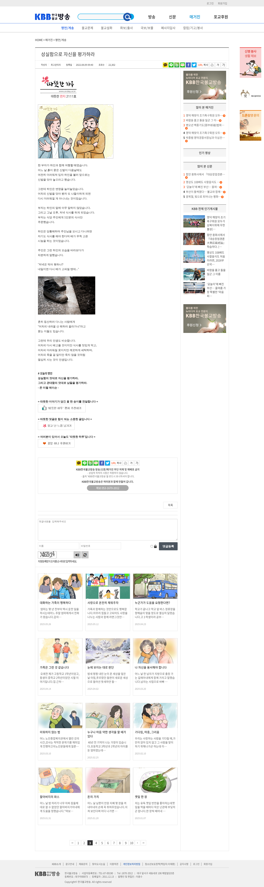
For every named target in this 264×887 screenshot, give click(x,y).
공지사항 (184, 864)
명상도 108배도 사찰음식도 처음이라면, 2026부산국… (216, 258)
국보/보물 (147, 28)
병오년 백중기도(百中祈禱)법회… (203, 125)
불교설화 (106, 28)
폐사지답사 (168, 28)
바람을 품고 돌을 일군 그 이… (201, 120)
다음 (137, 842)
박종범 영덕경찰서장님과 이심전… (204, 138)
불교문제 (87, 28)
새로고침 (85, 554)
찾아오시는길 (98, 864)
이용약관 (114, 864)
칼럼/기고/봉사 (193, 28)
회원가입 (222, 3)
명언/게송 (67, 28)
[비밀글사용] (155, 546)
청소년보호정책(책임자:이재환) (160, 864)
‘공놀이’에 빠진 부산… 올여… (201, 187)
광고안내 (70, 864)
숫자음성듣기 (77, 554)
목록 (170, 505)
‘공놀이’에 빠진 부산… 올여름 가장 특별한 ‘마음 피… (216, 290)
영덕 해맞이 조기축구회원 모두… (203, 115)
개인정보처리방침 (131, 864)
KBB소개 (56, 864)
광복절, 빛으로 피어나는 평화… (202, 197)
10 (131, 843)
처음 (72, 842)
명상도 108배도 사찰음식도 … (201, 182)
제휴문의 (83, 864)
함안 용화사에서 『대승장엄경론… (204, 174)
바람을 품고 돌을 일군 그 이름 (216, 272)
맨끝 (143, 842)
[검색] (127, 17)
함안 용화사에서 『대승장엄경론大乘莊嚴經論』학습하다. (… (216, 241)
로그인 (210, 3)
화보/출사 (126, 28)
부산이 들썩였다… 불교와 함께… (203, 192)
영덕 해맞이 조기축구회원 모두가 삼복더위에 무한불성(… (216, 223)
